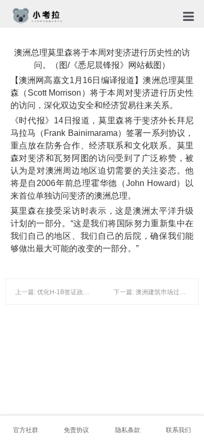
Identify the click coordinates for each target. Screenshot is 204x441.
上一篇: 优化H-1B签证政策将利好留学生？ (74, 292)
